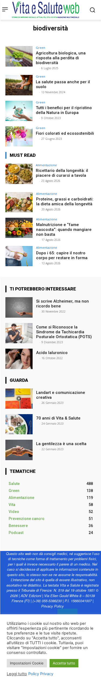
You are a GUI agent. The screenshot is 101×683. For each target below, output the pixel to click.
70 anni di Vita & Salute (58, 418)
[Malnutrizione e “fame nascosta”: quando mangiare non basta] (19, 228)
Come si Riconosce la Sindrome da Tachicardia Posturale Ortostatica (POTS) (64, 332)
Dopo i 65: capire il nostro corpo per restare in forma (62, 255)
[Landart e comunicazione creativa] (19, 399)
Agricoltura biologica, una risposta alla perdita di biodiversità (61, 58)
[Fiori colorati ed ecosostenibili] (19, 136)
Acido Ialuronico (52, 352)
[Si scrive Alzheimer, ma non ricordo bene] (19, 307)
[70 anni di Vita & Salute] (19, 424)
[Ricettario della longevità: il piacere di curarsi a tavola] (19, 174)
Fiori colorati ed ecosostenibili (65, 133)
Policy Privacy (40, 673)
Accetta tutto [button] (64, 663)
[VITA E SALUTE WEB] (47, 9)
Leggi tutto (17, 673)
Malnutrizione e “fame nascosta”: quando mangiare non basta (64, 229)
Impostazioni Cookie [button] (27, 663)
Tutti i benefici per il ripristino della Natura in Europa (64, 110)
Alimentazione (46, 165)
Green (40, 47)
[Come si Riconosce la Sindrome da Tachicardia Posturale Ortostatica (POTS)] (19, 333)
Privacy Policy (52, 606)
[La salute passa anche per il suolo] (19, 85)
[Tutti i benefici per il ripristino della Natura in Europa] (19, 111)
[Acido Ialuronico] (19, 359)
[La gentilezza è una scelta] (19, 450)
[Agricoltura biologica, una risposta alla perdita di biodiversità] (19, 56)
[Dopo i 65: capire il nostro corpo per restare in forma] (19, 256)
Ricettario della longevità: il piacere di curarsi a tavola (62, 173)
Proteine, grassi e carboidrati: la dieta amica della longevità (64, 201)
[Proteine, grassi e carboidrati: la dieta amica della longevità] (19, 202)
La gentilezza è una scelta (61, 443)
